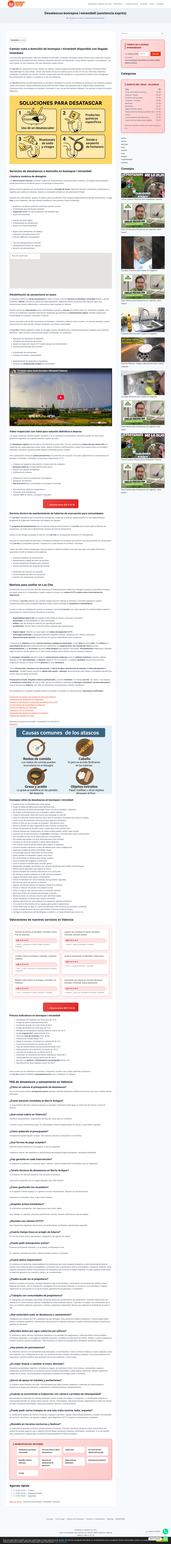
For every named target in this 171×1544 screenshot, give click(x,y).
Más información (61, 1541)
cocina (123, 141)
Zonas (151, 4)
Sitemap (110, 1519)
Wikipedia (13, 724)
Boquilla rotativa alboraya (25, 1461)
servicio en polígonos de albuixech (23, 708)
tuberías (124, 163)
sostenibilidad (126, 159)
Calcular (155, 54)
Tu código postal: (132, 54)
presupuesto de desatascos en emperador (26, 700)
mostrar (22, 40)
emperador (69, 1450)
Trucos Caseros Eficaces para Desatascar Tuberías (141, 460)
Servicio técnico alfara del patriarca (51, 1451)
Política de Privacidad (75, 1519)
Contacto (143, 4)
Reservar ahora (16, 1502)
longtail (124, 156)
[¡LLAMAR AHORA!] (165, 1531)
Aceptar (162, 1540)
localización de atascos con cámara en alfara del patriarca (33, 697)
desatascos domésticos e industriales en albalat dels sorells (33, 702)
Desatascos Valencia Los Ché (99, 4)
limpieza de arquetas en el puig (22, 716)
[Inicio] (67, 18)
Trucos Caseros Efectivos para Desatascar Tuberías (141, 199)
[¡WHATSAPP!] (165, 1539)
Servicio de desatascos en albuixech (48, 1462)
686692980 (120, 1519)
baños (123, 138)
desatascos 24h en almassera (21, 710)
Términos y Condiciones (95, 1519)
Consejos (160, 4)
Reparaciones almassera (70, 1461)
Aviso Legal (60, 1519)
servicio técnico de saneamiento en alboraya (27, 705)
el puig (21, 1473)
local (123, 153)
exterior (124, 150)
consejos (124, 144)
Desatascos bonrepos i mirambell (27, 1451)
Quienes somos (132, 4)
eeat (123, 147)
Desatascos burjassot (97, 1460)
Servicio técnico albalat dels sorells (95, 1451)
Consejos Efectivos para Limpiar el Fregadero (139, 270)
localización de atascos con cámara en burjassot (29, 713)
